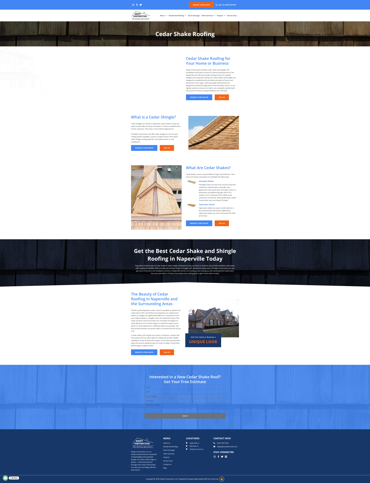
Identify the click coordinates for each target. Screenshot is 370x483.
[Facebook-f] (137, 5)
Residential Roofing (176, 15)
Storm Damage (194, 15)
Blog (165, 468)
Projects (220, 15)
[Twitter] (141, 5)
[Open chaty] (5, 478)
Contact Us (167, 464)
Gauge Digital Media (195, 479)
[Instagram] (133, 5)
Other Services (207, 15)
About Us (166, 443)
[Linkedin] (226, 456)
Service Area (232, 15)
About (162, 15)
